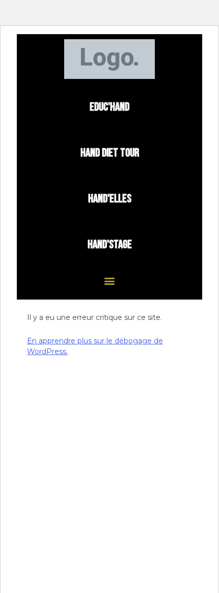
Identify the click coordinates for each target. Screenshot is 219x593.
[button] (109, 281)
